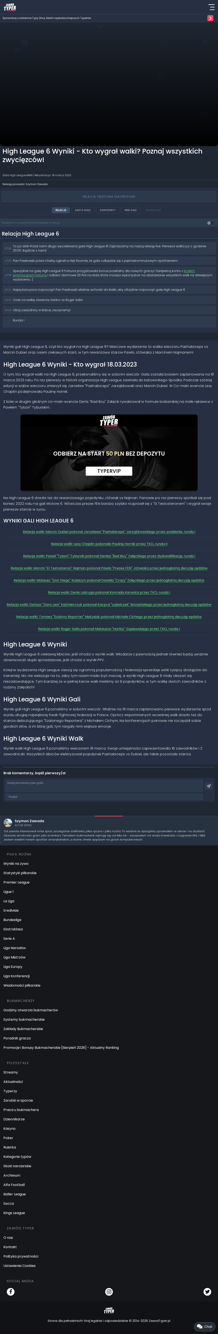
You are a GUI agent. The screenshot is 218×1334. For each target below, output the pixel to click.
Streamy (10, 1072)
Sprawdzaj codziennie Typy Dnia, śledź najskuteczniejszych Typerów (47, 18)
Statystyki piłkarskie (20, 873)
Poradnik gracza (17, 1038)
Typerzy (10, 1091)
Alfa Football (14, 1184)
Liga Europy (12, 966)
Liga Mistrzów (14, 957)
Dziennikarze (14, 1119)
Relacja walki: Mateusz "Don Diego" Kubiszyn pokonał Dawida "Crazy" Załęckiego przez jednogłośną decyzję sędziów (109, 580)
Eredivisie (11, 910)
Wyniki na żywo (16, 863)
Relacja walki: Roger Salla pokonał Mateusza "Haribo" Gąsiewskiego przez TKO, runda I (109, 628)
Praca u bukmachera (21, 1109)
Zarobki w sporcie (18, 1100)
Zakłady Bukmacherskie (23, 1028)
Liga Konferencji (16, 976)
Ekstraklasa (13, 929)
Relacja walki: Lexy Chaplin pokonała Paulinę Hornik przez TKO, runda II (109, 543)
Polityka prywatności (20, 1256)
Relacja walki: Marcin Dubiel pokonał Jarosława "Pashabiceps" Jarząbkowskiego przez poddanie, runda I (109, 531)
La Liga (8, 901)
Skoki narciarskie (17, 1166)
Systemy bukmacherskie (24, 1019)
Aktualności (13, 1081)
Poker (8, 1137)
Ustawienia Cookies (19, 1265)
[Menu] (211, 7)
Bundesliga (12, 919)
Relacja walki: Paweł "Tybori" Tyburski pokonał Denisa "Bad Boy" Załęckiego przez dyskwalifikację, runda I (109, 556)
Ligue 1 (8, 891)
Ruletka (9, 1147)
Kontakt (10, 1247)
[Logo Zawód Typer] (9, 7)
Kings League (14, 1212)
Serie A (9, 938)
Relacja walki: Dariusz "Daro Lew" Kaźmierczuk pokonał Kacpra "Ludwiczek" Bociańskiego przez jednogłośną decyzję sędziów (109, 604)
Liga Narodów (14, 947)
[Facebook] (10, 1292)
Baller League (14, 1194)
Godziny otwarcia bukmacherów (30, 1010)
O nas (8, 1237)
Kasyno (9, 1128)
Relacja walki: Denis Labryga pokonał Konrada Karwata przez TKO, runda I (109, 592)
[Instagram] (109, 1292)
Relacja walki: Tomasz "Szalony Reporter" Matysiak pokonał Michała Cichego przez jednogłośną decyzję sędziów (109, 616)
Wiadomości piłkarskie (21, 985)
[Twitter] (207, 1292)
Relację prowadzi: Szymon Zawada (25, 184)
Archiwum (11, 1175)
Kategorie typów (17, 1156)
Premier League (16, 882)
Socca (8, 1203)
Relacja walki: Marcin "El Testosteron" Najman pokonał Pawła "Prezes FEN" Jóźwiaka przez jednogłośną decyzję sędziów (109, 568)
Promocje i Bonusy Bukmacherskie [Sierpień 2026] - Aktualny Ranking (61, 1047)
